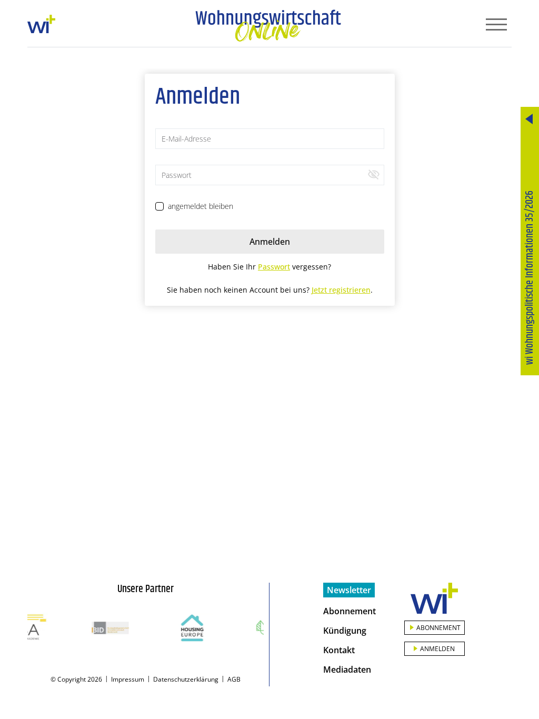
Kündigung (344, 630)
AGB (234, 679)
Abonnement (349, 611)
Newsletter (349, 590)
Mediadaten (347, 669)
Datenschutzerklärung (185, 679)
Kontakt (339, 650)
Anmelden (437, 648)
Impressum (127, 679)
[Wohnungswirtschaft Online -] (268, 25)
